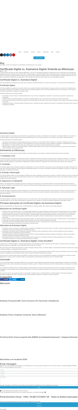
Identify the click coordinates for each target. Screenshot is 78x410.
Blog (52, 52)
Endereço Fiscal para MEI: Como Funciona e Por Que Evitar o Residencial (29, 301)
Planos (38, 52)
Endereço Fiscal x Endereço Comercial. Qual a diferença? (23, 315)
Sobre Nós (26, 52)
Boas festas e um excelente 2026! (13, 359)
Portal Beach (46, 52)
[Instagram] (1, 54)
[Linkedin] (7, 54)
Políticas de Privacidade (43, 385)
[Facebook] (4, 54)
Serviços (33, 52)
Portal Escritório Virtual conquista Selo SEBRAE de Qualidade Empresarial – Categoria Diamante (39, 337)
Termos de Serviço (53, 385)
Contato (58, 52)
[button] (4, 279)
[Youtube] (13, 54)
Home (20, 52)
